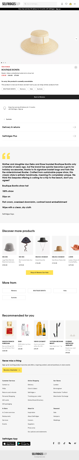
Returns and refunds (9, 392)
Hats (65, 291)
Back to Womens (39, 97)
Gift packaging (7, 404)
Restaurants (6, 416)
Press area (31, 428)
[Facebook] (53, 444)
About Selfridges (33, 416)
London (55, 384)
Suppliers (31, 424)
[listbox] (39, 251)
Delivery (30, 384)
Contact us (5, 384)
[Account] (62, 4)
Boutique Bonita (63, 164)
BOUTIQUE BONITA (11, 69)
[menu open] (75, 4)
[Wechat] (69, 444)
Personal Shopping (8, 396)
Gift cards (5, 400)
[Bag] (70, 4)
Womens (14, 291)
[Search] (25, 4)
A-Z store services (8, 412)
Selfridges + (32, 392)
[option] (9, 251)
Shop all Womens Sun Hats (39, 272)
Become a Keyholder (10, 370)
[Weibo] (75, 444)
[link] (9, 347)
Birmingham (57, 388)
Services (5, 420)
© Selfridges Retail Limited (39, 456)
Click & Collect (32, 388)
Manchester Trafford (60, 392)
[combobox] (41, 4)
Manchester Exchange (60, 396)
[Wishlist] (66, 4)
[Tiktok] (64, 444)
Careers (30, 420)
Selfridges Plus (9, 136)
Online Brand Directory (35, 400)
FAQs (4, 388)
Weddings (56, 420)
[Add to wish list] (75, 67)
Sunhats (9, 119)
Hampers (56, 416)
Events (4, 424)
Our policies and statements (37, 432)
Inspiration (31, 412)
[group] (39, 337)
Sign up (58, 9)
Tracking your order (34, 396)
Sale (54, 412)
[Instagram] (59, 444)
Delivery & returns (11, 127)
